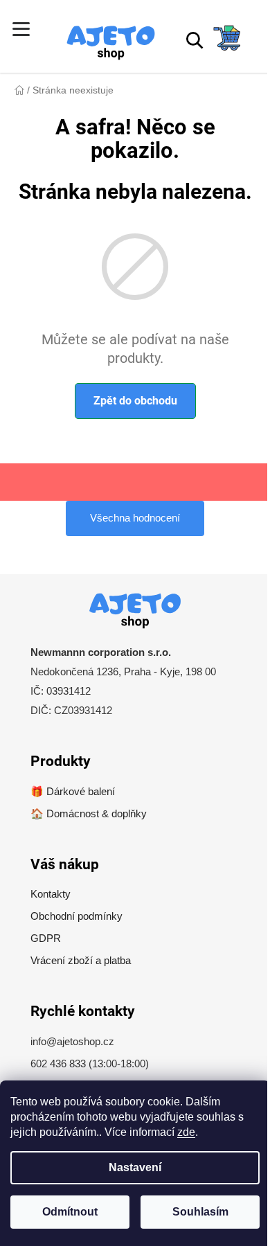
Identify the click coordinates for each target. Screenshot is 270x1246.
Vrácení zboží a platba (80, 960)
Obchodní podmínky (76, 916)
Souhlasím (200, 1212)
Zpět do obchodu (135, 400)
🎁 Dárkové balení (72, 791)
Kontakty (50, 894)
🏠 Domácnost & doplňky (88, 813)
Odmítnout (70, 1212)
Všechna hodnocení (135, 518)
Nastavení (135, 1167)
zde (186, 1132)
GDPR (45, 938)
